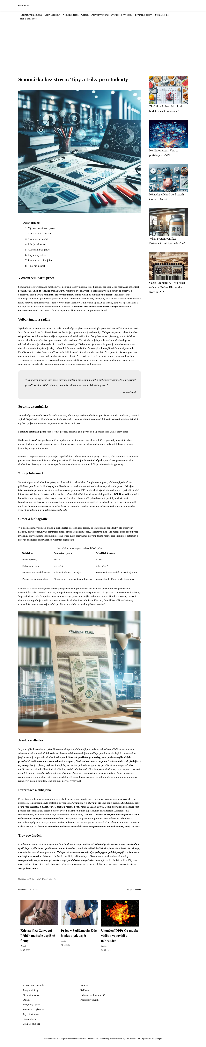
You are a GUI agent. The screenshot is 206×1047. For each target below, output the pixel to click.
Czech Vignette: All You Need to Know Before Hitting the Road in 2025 (167, 287)
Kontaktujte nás (49, 879)
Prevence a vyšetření (121, 14)
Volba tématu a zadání (40, 233)
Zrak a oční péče (28, 18)
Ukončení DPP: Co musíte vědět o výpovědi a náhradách (119, 935)
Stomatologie (162, 14)
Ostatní (85, 14)
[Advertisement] (103, 41)
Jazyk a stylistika (37, 255)
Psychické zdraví (143, 14)
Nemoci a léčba (70, 14)
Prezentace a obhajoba (40, 260)
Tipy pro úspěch (37, 265)
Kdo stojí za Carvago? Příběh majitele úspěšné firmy (37, 935)
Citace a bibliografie (38, 249)
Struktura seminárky (39, 238)
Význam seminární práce (41, 228)
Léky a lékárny (52, 14)
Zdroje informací (37, 244)
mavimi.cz (23, 5)
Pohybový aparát (99, 14)
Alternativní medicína (31, 14)
